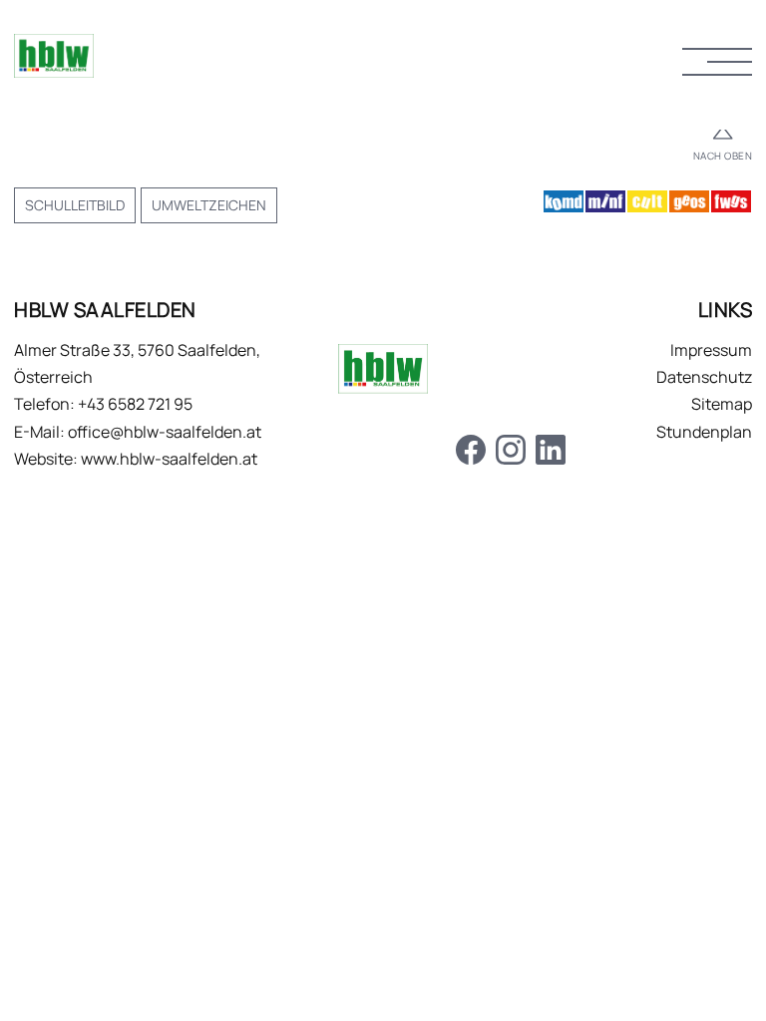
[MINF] (605, 205)
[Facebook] (471, 454)
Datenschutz (704, 377)
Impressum (711, 350)
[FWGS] (731, 205)
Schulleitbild (75, 204)
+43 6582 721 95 (135, 404)
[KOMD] (563, 205)
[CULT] (647, 205)
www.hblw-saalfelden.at (169, 459)
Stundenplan (704, 432)
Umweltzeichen (209, 204)
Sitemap (721, 404)
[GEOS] (689, 205)
